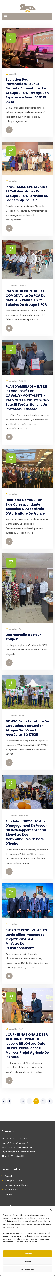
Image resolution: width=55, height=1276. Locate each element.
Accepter (27, 1253)
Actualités (13, 73)
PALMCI (22, 285)
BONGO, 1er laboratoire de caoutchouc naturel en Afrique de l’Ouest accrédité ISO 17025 (27, 728)
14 (50, 1101)
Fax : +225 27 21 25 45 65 (14, 1143)
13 (43, 1101)
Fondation (23, 815)
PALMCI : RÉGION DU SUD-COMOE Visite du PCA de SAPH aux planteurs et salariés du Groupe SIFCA (26, 298)
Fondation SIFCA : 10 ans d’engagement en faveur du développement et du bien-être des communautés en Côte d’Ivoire (26, 832)
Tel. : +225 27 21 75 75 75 (14, 1138)
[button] (50, 1209)
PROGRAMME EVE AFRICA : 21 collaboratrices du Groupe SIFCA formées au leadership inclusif (27, 194)
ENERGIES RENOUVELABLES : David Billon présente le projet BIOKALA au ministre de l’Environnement (27, 939)
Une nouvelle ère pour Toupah (23, 636)
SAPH (21, 629)
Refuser (27, 1261)
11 (29, 1101)
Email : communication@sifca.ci (16, 1147)
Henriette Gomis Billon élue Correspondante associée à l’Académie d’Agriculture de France (25, 507)
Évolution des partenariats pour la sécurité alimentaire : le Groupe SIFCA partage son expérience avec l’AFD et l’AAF (27, 90)
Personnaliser (27, 1269)
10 (22, 1101)
